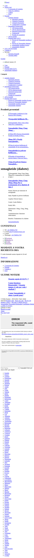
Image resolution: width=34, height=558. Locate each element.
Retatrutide (18, 304)
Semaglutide (4, 304)
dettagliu (16, 222)
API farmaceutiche (17, 28)
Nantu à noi (8, 7)
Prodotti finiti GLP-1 (14, 38)
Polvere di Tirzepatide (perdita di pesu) (19, 100)
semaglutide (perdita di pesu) (20, 45)
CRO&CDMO (12, 55)
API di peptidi (12, 36)
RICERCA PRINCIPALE (19, 302)
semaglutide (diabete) (18, 47)
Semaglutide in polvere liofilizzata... (17, 152)
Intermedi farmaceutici (18, 31)
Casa (6, 5)
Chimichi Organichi (18, 21)
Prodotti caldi (10, 301)
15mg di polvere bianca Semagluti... (17, 163)
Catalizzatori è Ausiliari (19, 24)
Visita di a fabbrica (13, 11)
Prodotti (7, 16)
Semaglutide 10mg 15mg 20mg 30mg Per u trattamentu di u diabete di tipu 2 (18, 184)
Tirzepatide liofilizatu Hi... (18, 119)
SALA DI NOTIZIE (11, 48)
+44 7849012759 (12, 230)
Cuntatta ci (8, 50)
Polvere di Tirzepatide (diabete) (21, 43)
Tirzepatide (11, 304)
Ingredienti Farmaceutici (15, 26)
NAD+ (10, 306)
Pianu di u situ (19, 301)
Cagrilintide (25, 304)
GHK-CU (5, 306)
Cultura (10, 12)
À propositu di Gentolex (15, 9)
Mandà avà (4, 257)
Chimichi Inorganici (18, 23)
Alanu (2, 311)
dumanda (11, 222)
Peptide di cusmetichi (18, 35)
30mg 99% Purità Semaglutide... (15, 140)
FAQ (9, 14)
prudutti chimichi (13, 17)
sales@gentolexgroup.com (17, 231)
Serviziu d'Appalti (13, 54)
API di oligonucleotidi (18, 30)
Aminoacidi (15, 33)
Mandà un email (5, 309)
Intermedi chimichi (17, 19)
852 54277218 (5, 313)
